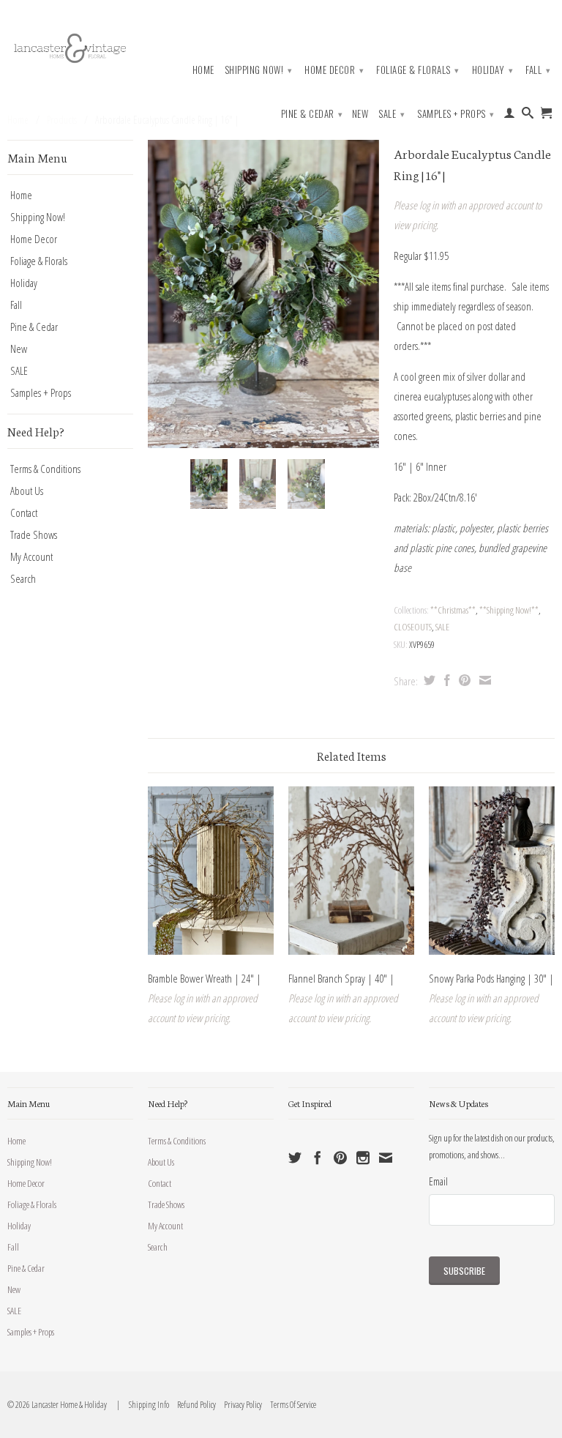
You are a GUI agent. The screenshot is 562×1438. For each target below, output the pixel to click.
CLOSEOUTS (413, 626)
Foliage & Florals (418, 69)
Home (203, 70)
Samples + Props (456, 113)
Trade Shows (33, 534)
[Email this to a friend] (483, 680)
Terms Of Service (289, 1404)
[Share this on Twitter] (427, 680)
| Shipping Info (141, 1404)
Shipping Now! (259, 69)
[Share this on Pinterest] (463, 680)
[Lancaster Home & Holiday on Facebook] (317, 1157)
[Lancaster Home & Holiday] (70, 46)
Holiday (493, 69)
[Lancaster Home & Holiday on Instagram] (363, 1157)
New (360, 114)
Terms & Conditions (45, 468)
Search (23, 578)
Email (438, 1181)
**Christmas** (453, 609)
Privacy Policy (239, 1404)
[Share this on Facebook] (445, 680)
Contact (23, 512)
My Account (31, 556)
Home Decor (334, 69)
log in (428, 205)
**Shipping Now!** (509, 609)
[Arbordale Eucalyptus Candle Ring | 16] (263, 294)
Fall (537, 69)
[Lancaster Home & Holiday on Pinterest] (340, 1157)
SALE (391, 113)
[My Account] (509, 115)
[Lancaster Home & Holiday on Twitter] (294, 1157)
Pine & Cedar (312, 113)
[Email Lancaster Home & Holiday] (385, 1157)
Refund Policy (193, 1404)
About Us (26, 490)
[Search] (528, 115)
